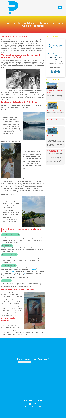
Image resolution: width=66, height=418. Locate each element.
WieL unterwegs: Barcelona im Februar (54, 91)
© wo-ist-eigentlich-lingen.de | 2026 (33, 406)
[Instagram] (52, 71)
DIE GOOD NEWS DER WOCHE (52, 136)
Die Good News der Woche (53, 110)
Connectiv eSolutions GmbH (55, 54)
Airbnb (13, 271)
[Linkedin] (55, 71)
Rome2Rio (33, 269)
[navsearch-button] (50, 7)
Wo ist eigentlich (33, 400)
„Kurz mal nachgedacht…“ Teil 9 (55, 120)
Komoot (23, 273)
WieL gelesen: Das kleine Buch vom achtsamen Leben (54, 150)
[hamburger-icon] (60, 7)
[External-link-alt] (58, 71)
